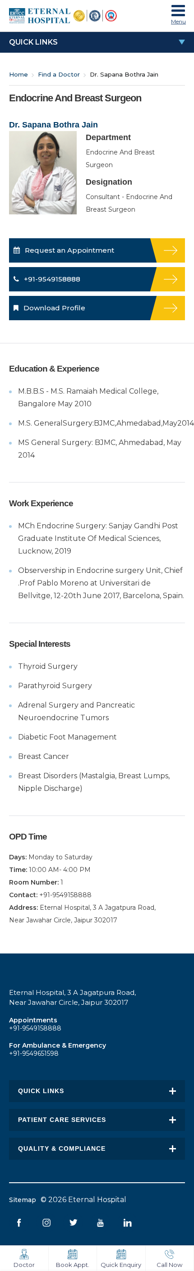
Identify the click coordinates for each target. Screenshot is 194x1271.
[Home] (73, 15)
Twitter (73, 1222)
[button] (178, 13)
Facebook (19, 1222)
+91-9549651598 (34, 1053)
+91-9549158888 (51, 279)
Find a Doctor (59, 74)
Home (18, 74)
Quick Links (33, 42)
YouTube (100, 1222)
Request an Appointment (68, 250)
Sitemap (22, 1200)
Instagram (46, 1222)
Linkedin (127, 1222)
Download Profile (53, 308)
